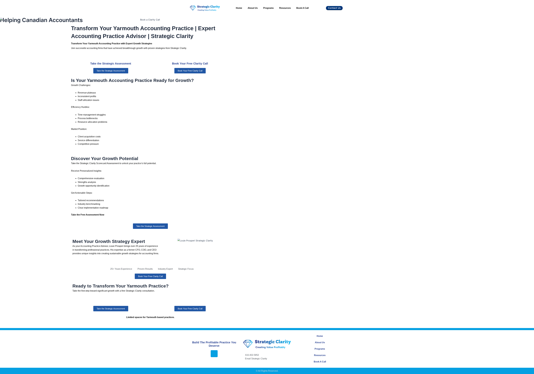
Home (239, 8)
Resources (285, 8)
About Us (253, 8)
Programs (268, 8)
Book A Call (302, 8)
